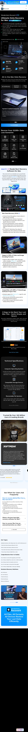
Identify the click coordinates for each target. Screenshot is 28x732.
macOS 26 (14, 176)
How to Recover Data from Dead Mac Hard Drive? (9, 563)
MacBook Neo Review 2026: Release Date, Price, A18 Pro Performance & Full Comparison (14, 544)
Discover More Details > (14, 406)
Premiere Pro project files (8, 295)
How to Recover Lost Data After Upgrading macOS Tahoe (10, 559)
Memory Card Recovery (5, 582)
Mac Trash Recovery (4, 576)
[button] (14, 467)
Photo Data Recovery (4, 580)
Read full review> (7, 463)
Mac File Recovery (4, 573)
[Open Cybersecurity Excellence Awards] (9, 423)
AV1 (16, 261)
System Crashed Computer (10, 109)
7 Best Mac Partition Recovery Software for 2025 (9, 546)
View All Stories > (14, 484)
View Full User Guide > (14, 353)
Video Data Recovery (4, 578)
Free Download (14, 125)
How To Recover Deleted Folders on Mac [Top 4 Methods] (10, 568)
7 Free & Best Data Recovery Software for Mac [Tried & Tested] (11, 551)
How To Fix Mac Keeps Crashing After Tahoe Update (10, 565)
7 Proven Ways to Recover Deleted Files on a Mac (9, 553)
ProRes (12, 261)
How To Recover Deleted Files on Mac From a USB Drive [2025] (11, 561)
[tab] (14, 347)
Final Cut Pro (16, 294)
